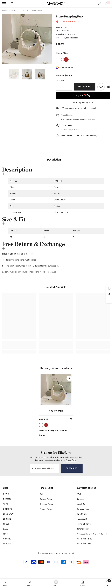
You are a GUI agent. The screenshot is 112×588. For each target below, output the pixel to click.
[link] (19, 347)
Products (15, 10)
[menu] (4, 3)
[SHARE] (107, 86)
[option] (27, 39)
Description (54, 160)
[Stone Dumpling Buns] (56, 389)
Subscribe (71, 468)
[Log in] (99, 3)
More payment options (83, 102)
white (41, 425)
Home (5, 10)
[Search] (12, 3)
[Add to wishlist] (101, 86)
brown (46, 425)
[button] (3, 74)
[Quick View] (69, 378)
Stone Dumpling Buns (53, 431)
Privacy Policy (71, 460)
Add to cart (85, 86)
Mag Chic (68, 27)
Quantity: (60, 81)
